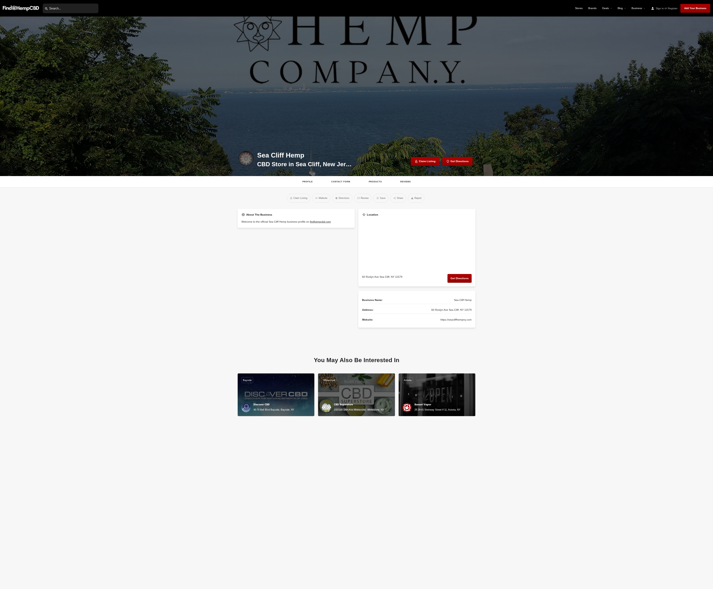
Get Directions (459, 278)
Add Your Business (695, 8)
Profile (307, 182)
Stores (579, 8)
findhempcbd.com (320, 221)
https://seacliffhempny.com (456, 319)
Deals (605, 8)
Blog (620, 8)
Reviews (405, 182)
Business (636, 8)
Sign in (660, 8)
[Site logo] (21, 8)
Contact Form (340, 182)
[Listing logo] (246, 158)
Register (673, 8)
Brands (592, 8)
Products (375, 182)
